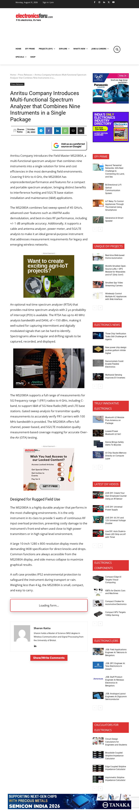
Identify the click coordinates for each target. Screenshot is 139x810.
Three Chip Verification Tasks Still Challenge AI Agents (115, 336)
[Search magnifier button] (117, 49)
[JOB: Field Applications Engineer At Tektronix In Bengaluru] (98, 651)
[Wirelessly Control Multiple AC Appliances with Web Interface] (98, 295)
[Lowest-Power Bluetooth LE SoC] (98, 433)
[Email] (73, 130)
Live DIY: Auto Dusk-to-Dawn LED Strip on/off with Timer (115, 534)
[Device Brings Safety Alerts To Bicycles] (98, 444)
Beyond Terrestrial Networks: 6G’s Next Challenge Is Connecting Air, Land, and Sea (114, 171)
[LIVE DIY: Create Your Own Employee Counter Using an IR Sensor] (98, 495)
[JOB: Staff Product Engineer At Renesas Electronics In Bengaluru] (98, 678)
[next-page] (100, 229)
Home (13, 74)
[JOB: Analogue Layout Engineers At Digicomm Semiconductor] (98, 695)
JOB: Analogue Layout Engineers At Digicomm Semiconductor (116, 696)
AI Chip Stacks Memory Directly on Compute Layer (115, 456)
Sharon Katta (20, 130)
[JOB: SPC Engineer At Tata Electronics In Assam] (98, 665)
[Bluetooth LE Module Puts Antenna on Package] (98, 419)
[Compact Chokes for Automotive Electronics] (98, 603)
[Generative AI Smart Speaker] (98, 219)
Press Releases (25, 74)
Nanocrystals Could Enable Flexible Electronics (114, 364)
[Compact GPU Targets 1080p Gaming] (98, 614)
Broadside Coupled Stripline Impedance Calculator (114, 756)
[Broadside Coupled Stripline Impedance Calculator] (98, 754)
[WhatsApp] (65, 130)
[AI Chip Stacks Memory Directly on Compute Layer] (98, 454)
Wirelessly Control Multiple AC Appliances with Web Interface (115, 296)
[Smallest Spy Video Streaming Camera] (98, 284)
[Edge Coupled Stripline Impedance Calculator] (98, 768)
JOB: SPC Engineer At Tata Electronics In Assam (115, 666)
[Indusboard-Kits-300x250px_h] (48, 297)
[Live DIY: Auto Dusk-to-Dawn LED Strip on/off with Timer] (98, 533)
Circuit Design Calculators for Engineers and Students (116, 742)
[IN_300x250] (111, 102)
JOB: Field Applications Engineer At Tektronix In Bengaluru (116, 652)
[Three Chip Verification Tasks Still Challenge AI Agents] (98, 335)
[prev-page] (95, 229)
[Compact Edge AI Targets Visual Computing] (98, 578)
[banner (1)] (48, 490)
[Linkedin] (104, 2)
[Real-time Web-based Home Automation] (98, 257)
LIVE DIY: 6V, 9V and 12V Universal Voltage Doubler (115, 521)
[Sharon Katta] (15, 130)
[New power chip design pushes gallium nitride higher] (98, 349)
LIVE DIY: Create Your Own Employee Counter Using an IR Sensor (116, 496)
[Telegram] (41, 130)
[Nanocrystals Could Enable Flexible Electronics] (98, 363)
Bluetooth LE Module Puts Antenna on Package (114, 420)
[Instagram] (99, 2)
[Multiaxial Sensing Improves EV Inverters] (98, 376)
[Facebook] (95, 2)
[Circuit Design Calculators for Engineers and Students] (98, 740)
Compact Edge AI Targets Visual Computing (113, 580)
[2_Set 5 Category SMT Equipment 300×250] (111, 141)
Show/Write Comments (49, 657)
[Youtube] (113, 2)
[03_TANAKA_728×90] (69, 808)
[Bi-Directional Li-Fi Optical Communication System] (98, 186)
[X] (109, 2)
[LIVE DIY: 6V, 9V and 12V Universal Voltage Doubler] (98, 519)
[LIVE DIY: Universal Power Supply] (98, 508)
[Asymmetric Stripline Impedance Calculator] (98, 779)
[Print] (80, 130)
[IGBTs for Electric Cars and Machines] (98, 592)
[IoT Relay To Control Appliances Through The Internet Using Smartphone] (98, 203)
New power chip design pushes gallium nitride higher (115, 350)
